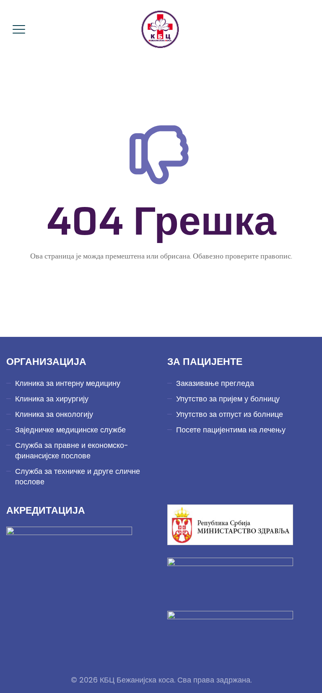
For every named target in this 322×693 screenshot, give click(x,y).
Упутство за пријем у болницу (228, 398)
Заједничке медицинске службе (70, 429)
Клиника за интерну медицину (67, 383)
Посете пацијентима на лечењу (231, 429)
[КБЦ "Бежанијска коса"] (160, 29)
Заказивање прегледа (215, 383)
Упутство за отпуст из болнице (229, 414)
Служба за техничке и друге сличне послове (77, 476)
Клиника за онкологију (54, 414)
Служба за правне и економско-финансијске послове (71, 450)
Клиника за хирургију (51, 398)
